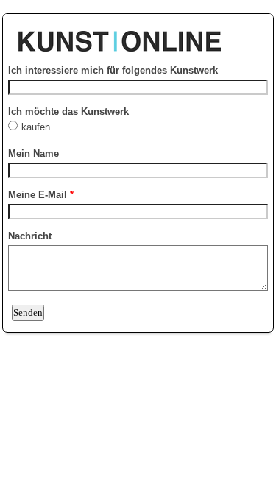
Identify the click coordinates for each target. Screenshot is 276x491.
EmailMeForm (138, 34)
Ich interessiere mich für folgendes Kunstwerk (113, 70)
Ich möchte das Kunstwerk (68, 111)
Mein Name (33, 153)
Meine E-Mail (41, 194)
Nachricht (30, 235)
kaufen (37, 127)
